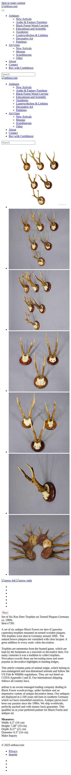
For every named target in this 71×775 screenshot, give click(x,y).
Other (19, 58)
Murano (20, 51)
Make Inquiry (9, 735)
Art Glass (14, 45)
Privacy (13, 751)
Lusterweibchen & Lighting (32, 35)
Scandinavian (23, 54)
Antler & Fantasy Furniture (31, 22)
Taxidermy (22, 32)
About (12, 61)
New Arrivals (23, 18)
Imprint (13, 754)
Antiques (14, 15)
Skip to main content (13, 3)
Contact (13, 64)
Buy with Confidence (21, 67)
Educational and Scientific (31, 28)
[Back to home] (9, 6)
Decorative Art (24, 38)
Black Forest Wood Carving (32, 25)
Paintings (21, 41)
